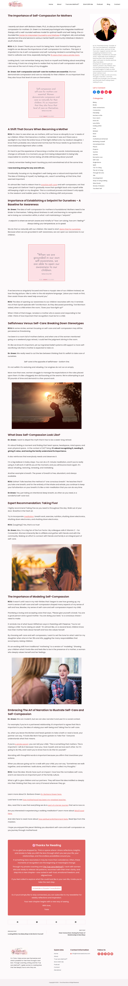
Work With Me (88, 4)
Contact (117, 4)
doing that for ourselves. (70, 229)
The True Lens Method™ (53, 866)
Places (95, 147)
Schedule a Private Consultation (47, 888)
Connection (97, 110)
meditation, (29, 516)
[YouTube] (106, 92)
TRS (94, 175)
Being (94, 102)
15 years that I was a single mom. (65, 55)
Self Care (96, 160)
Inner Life (96, 120)
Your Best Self (97, 188)
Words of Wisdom (98, 186)
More (94, 134)
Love (94, 128)
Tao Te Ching (97, 167)
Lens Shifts (96, 123)
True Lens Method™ (72, 4)
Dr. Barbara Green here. (51, 794)
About (59, 4)
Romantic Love (97, 157)
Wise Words (97, 183)
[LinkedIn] (75, 922)
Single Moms (97, 162)
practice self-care (49, 184)
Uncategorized (98, 178)
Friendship (96, 113)
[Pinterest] (56, 922)
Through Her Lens (98, 173)
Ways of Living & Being (100, 181)
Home (51, 4)
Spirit (94, 165)
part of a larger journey (58, 805)
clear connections (99, 107)
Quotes (95, 152)
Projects (95, 149)
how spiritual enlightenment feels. (53, 819)
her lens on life (97, 115)
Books (95, 105)
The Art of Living (98, 170)
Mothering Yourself (99, 141)
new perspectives (98, 144)
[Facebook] (17, 922)
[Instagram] (102, 92)
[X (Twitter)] (37, 922)
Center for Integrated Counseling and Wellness (39, 35)
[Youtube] (108, 953)
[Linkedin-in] (102, 953)
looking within (97, 126)
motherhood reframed (100, 139)
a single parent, (22, 744)
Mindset (95, 131)
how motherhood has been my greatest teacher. (44, 799)
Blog (108, 4)
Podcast (100, 4)
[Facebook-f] (105, 953)
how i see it (96, 118)
